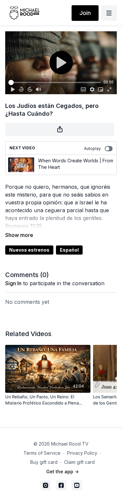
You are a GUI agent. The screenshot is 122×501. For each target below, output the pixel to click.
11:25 (36, 226)
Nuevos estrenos (29, 250)
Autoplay (92, 148)
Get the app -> (62, 471)
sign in (13, 283)
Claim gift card (79, 462)
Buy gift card (44, 462)
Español (69, 250)
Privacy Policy (82, 453)
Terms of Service (42, 453)
